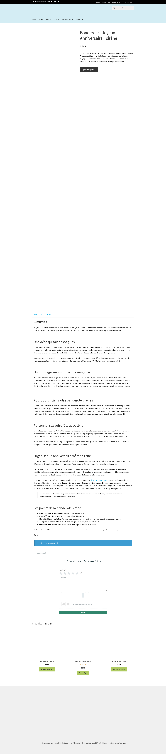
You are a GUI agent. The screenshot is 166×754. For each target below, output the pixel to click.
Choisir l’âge (83, 673)
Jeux (55, 19)
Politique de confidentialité (71, 743)
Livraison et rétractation (110, 743)
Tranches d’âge (66, 19)
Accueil (34, 19)
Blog (118, 2)
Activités (48, 19)
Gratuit (114, 2)
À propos (123, 743)
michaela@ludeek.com (42, 1)
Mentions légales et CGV (90, 743)
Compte (97, 2)
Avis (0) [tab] (48, 314)
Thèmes (78, 19)
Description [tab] (38, 314)
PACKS (41, 19)
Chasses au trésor (48, 743)
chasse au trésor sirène (98, 480)
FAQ (109, 2)
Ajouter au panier (88, 70)
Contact (104, 2)
